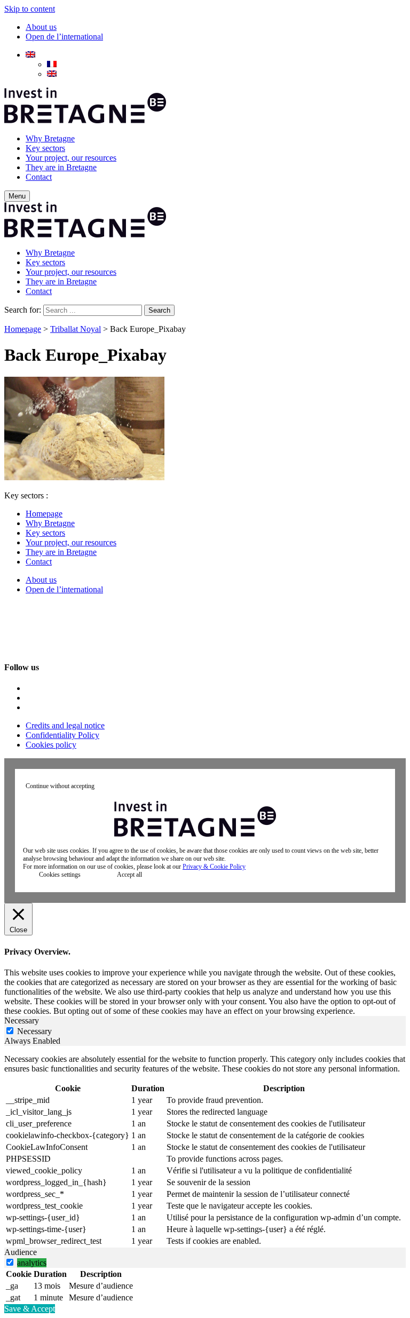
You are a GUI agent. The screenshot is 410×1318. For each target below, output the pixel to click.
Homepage (22, 329)
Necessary (34, 1031)
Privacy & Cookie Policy (214, 866)
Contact (39, 176)
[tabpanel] (205, 1151)
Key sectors (45, 148)
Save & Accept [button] (29, 1308)
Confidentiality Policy (62, 735)
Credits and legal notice (65, 725)
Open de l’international (64, 36)
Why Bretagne (50, 138)
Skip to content (29, 8)
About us (41, 26)
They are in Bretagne (61, 167)
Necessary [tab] (21, 1020)
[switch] (9, 1262)
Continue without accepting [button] (60, 786)
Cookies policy (51, 744)
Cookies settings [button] (60, 874)
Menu (17, 196)
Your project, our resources (71, 157)
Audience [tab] (20, 1252)
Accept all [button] (129, 874)
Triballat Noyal (75, 329)
